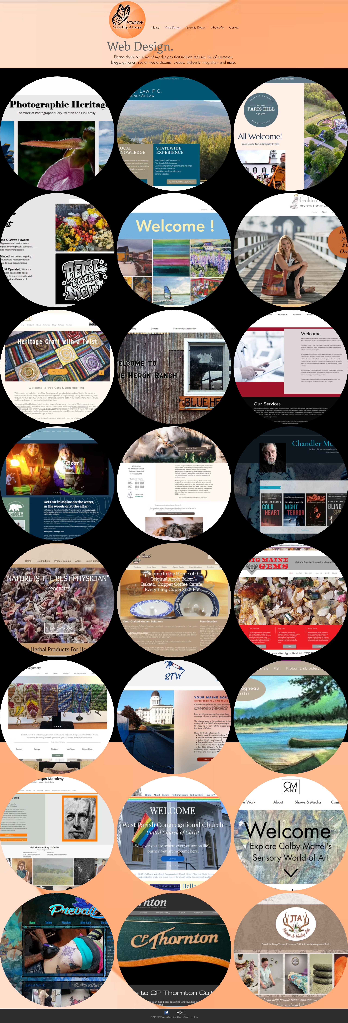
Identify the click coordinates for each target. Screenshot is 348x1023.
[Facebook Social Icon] (166, 1012)
